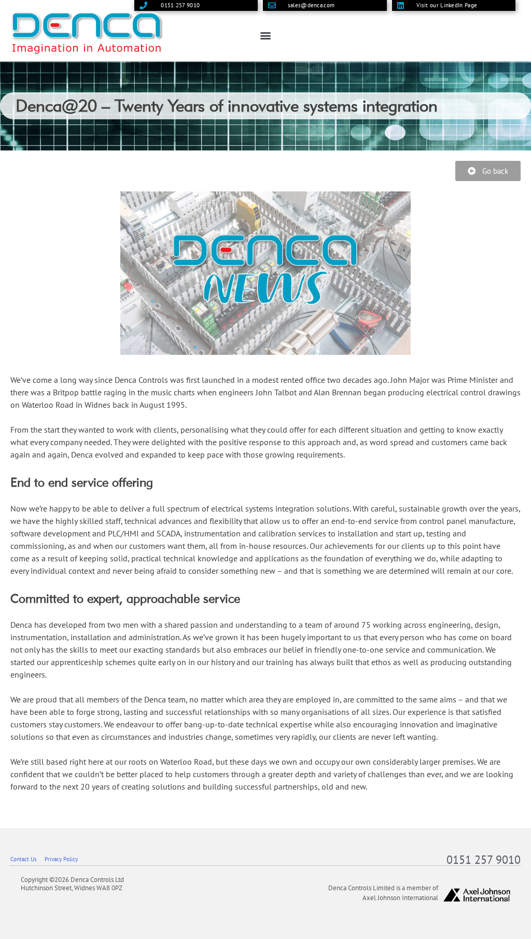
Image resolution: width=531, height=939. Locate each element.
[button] (265, 35)
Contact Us (23, 859)
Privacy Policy (61, 859)
